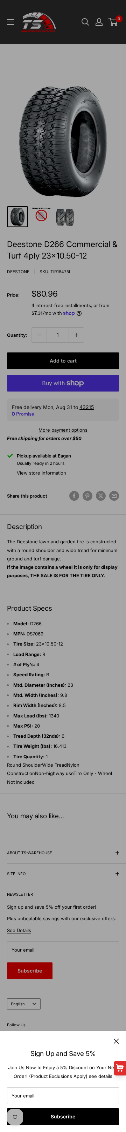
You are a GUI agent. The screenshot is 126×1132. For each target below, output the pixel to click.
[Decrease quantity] (39, 335)
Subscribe (63, 1116)
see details (100, 1076)
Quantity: (17, 335)
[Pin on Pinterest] (87, 496)
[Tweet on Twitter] (101, 496)
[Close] (116, 1040)
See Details (19, 930)
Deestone (18, 271)
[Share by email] (114, 496)
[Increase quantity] (76, 335)
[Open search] (85, 22)
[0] (113, 22)
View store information (41, 473)
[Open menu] (10, 22)
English (18, 1003)
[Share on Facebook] (74, 496)
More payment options (63, 430)
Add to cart (63, 361)
